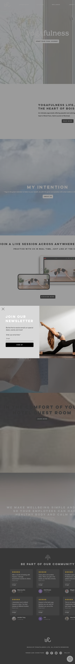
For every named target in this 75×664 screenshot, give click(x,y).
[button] (3, 309)
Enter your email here (13, 335)
